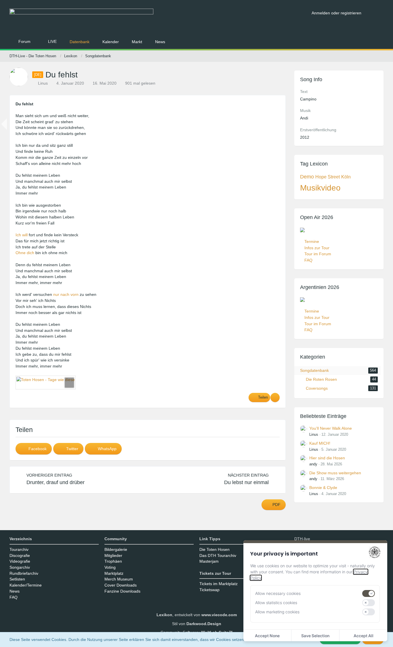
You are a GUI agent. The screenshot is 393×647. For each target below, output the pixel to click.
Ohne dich (25, 252)
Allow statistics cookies (276, 602)
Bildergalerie (115, 549)
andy (313, 464)
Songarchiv (19, 567)
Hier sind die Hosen (327, 458)
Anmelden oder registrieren (336, 13)
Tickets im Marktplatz (218, 583)
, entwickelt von (197, 614)
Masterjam (209, 561)
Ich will (22, 235)
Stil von (196, 623)
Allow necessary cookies (278, 593)
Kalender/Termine (25, 585)
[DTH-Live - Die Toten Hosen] (158, 19)
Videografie (19, 561)
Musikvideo (320, 187)
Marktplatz (113, 573)
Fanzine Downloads (122, 591)
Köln (346, 176)
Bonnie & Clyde (323, 487)
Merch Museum (118, 579)
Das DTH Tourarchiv (217, 555)
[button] (34, 448)
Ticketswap (209, 589)
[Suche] (375, 13)
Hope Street (327, 176)
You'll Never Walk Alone (330, 428)
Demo (307, 177)
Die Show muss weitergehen (335, 473)
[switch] (368, 593)
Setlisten (17, 579)
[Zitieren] (275, 397)
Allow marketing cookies (277, 611)
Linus (313, 434)
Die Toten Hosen (214, 549)
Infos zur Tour (316, 248)
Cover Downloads (120, 585)
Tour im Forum (317, 254)
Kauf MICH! (319, 443)
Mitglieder (113, 555)
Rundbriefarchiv (23, 573)
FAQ (308, 260)
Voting (110, 567)
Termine (311, 241)
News (14, 591)
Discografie (19, 555)
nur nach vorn (66, 294)
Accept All (363, 635)
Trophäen (113, 561)
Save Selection (315, 635)
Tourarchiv (18, 549)
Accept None (267, 635)
